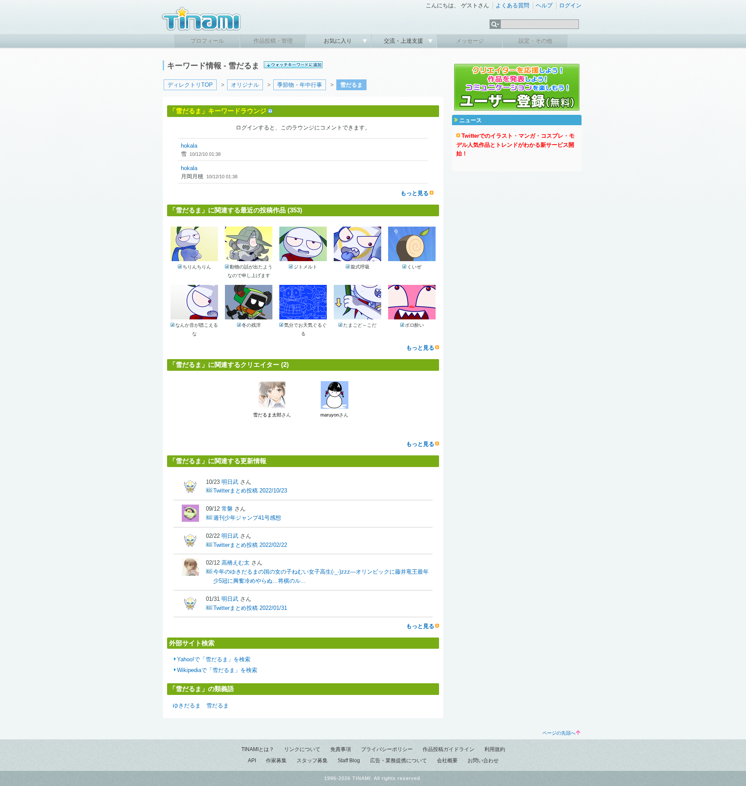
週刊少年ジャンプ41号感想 (247, 518)
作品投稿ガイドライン (448, 749)
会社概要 (447, 761)
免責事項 (340, 749)
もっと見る (415, 193)
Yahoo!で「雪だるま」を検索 (213, 659)
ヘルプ (544, 5)
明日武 (229, 482)
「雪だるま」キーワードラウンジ (217, 110)
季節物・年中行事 (299, 85)
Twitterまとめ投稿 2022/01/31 (250, 608)
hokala (189, 145)
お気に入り (339, 41)
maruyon (329, 414)
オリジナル (245, 85)
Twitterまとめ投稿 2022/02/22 (250, 545)
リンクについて (302, 749)
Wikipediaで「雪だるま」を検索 (217, 670)
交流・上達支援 (404, 41)
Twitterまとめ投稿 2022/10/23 (250, 490)
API (252, 761)
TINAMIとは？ (257, 749)
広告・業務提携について (398, 761)
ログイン (570, 5)
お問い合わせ (483, 761)
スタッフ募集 (312, 761)
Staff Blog (349, 761)
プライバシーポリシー (387, 749)
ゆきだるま (187, 705)
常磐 (227, 508)
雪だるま (217, 705)
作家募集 (276, 761)
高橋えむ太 (235, 562)
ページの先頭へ (558, 732)
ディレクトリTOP (190, 85)
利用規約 (494, 749)
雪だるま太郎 (267, 414)
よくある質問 (512, 5)
